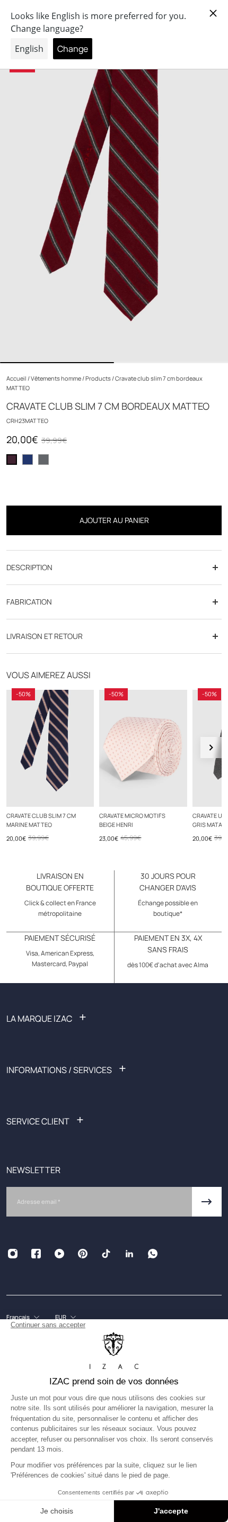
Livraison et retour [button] (44, 636)
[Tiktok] (106, 1253)
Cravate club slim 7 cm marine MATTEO (41, 819)
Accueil (17, 378)
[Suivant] (211, 747)
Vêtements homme (56, 378)
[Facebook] (36, 1253)
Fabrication (29, 602)
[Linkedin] (129, 1253)
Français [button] (18, 1317)
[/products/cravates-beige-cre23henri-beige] (143, 748)
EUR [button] (60, 1317)
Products (98, 378)
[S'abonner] (207, 1202)
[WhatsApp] (152, 1253)
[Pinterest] (82, 1253)
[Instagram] (12, 1253)
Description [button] (29, 567)
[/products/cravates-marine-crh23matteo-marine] (50, 748)
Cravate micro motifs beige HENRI (132, 819)
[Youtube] (59, 1253)
